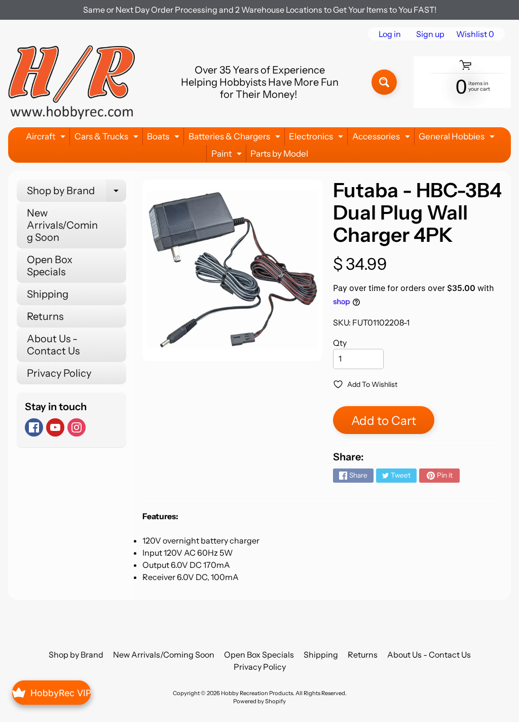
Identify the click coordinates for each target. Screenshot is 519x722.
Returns (45, 316)
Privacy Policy (59, 373)
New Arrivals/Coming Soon (62, 225)
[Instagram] (76, 427)
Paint (227, 155)
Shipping (47, 294)
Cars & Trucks (108, 138)
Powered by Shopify (259, 701)
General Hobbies (458, 138)
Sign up (430, 34)
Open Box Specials (49, 266)
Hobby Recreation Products (257, 693)
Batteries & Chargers (236, 138)
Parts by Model (279, 154)
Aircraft (47, 138)
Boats (164, 138)
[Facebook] (34, 427)
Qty (340, 343)
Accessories (382, 138)
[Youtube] (55, 427)
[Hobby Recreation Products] (71, 82)
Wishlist (475, 34)
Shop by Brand (76, 193)
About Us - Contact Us (53, 345)
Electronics (317, 138)
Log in (390, 34)
